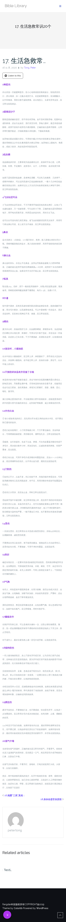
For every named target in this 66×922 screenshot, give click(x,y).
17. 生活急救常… (24, 60)
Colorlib (18, 908)
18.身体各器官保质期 (51, 799)
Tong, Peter (30, 67)
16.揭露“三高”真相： (14, 795)
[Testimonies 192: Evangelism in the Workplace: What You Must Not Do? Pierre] (33, 860)
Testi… (8, 870)
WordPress (42, 908)
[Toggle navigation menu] (60, 6)
